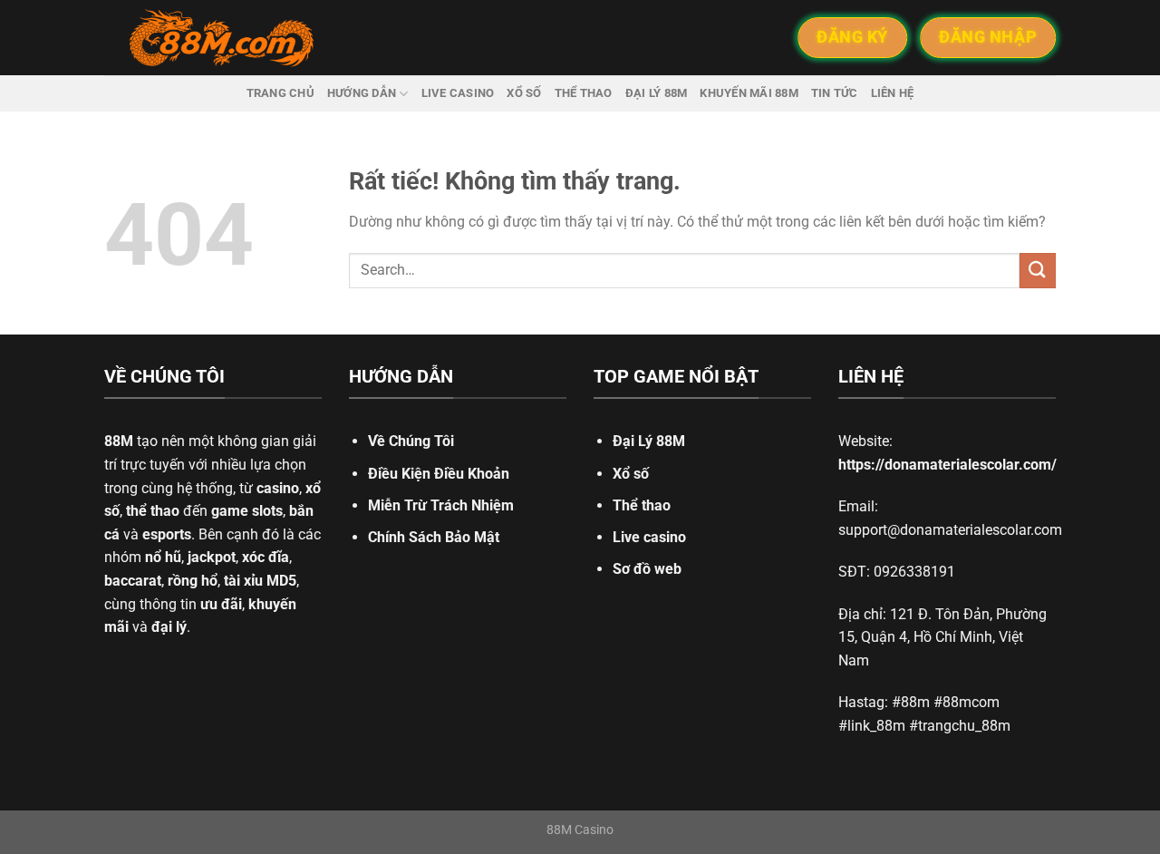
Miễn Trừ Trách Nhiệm (441, 505)
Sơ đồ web (647, 568)
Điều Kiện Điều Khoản (438, 473)
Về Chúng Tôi (411, 441)
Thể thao (584, 93)
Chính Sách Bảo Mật (433, 537)
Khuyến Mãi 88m (749, 93)
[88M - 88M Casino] (222, 38)
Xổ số (524, 93)
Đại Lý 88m (656, 93)
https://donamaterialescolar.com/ (947, 464)
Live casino (458, 93)
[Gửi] (1038, 270)
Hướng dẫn (361, 93)
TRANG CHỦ (280, 93)
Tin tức (834, 93)
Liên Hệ (892, 93)
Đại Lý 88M (649, 441)
